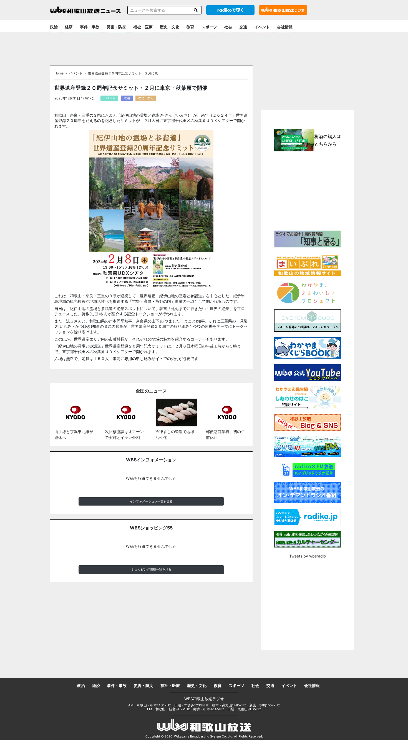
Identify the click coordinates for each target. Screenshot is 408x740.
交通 (243, 26)
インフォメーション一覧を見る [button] (151, 501)
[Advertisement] (307, 190)
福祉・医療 (143, 26)
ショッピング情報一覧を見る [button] (151, 569)
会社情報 (285, 26)
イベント (262, 26)
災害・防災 (116, 26)
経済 (69, 26)
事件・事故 (89, 26)
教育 (190, 26)
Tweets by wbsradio (307, 556)
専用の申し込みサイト (143, 358)
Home (59, 73)
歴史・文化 (169, 26)
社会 (228, 26)
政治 (54, 26)
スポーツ (209, 26)
